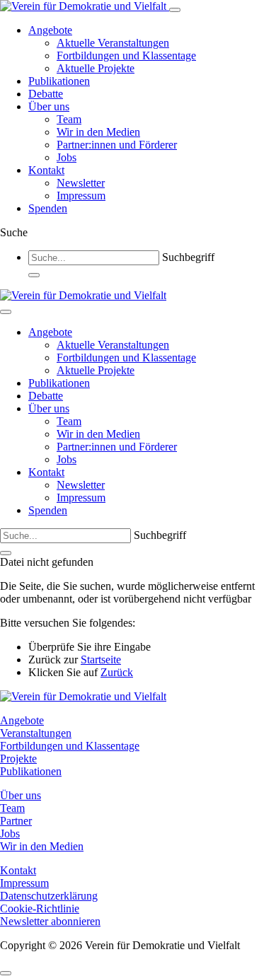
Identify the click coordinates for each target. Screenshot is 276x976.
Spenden (47, 208)
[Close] (5, 312)
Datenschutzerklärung (49, 896)
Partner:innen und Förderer (117, 145)
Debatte (45, 94)
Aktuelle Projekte (95, 68)
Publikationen (59, 81)
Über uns (48, 106)
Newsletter (81, 183)
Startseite (101, 659)
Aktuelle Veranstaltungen (113, 43)
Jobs (66, 157)
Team (69, 119)
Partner (16, 821)
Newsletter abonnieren (50, 921)
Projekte (18, 759)
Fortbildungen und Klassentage (126, 56)
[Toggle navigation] (174, 10)
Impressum (81, 196)
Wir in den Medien (98, 132)
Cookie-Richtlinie (39, 908)
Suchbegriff (188, 257)
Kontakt (46, 170)
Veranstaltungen (35, 733)
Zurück (116, 672)
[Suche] (34, 275)
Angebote (50, 30)
